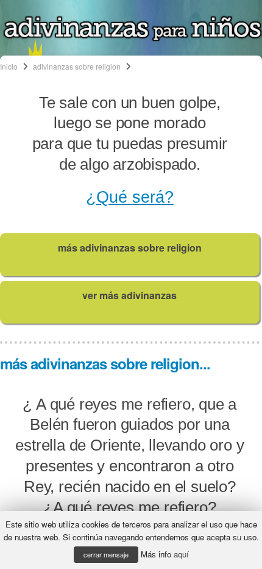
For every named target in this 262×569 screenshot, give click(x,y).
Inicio (9, 66)
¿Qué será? (130, 197)
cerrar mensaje (106, 554)
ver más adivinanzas (129, 295)
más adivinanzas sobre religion (130, 248)
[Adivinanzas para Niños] (132, 38)
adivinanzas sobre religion (77, 66)
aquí (181, 554)
